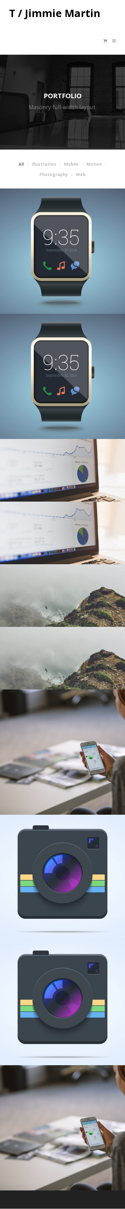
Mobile (71, 164)
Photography (53, 174)
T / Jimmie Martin (54, 13)
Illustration (44, 164)
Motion (94, 164)
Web (81, 174)
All (21, 164)
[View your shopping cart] (105, 40)
